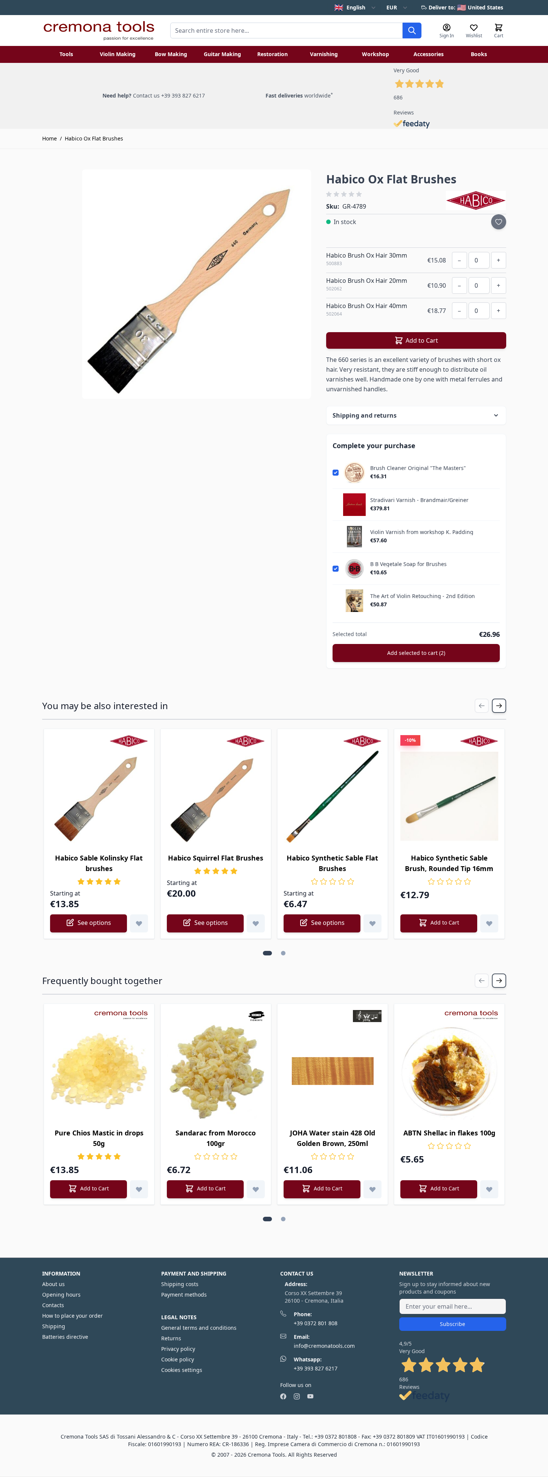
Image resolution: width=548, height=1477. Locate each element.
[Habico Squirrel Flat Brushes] (216, 796)
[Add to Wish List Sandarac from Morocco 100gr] (256, 1189)
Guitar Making (222, 54)
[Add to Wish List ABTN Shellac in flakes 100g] (489, 1189)
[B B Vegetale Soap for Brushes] (354, 568)
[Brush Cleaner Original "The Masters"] (354, 472)
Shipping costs (179, 1284)
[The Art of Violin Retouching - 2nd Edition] (354, 600)
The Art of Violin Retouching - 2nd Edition (422, 596)
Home (49, 138)
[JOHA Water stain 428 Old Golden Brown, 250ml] (333, 1071)
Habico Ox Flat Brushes (94, 138)
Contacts (53, 1305)
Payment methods (184, 1294)
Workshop (375, 54)
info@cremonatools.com (324, 1345)
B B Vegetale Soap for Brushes (408, 564)
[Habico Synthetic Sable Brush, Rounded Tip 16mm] (449, 796)
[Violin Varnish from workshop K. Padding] (354, 536)
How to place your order (72, 1315)
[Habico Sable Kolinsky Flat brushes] (99, 796)
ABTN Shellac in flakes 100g (449, 1132)
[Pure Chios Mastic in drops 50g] (99, 1071)
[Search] (412, 30)
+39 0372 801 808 (315, 1323)
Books (479, 54)
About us (53, 1284)
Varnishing (324, 54)
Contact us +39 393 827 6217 (169, 95)
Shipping (53, 1326)
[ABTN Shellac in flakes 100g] (449, 1071)
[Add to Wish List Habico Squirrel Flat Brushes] (256, 923)
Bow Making (171, 54)
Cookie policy (177, 1359)
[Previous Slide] (482, 706)
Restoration (272, 54)
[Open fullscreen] (196, 284)
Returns (171, 1338)
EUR (391, 7)
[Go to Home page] (98, 30)
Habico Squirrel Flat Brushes (215, 857)
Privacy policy (178, 1348)
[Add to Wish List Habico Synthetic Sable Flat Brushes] (372, 923)
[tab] (267, 953)
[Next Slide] (499, 706)
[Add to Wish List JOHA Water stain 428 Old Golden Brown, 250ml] (372, 1189)
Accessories (429, 54)
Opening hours (61, 1294)
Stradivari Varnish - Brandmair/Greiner (419, 500)
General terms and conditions (199, 1327)
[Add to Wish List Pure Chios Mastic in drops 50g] (139, 1189)
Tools (66, 54)
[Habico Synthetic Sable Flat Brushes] (333, 796)
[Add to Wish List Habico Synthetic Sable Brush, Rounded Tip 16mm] (489, 923)
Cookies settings (181, 1369)
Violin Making (118, 54)
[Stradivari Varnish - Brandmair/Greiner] (354, 504)
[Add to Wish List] (498, 221)
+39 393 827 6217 (315, 1368)
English (349, 7)
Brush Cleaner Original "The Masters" (418, 468)
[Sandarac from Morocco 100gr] (216, 1071)
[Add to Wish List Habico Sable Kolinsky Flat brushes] (139, 923)
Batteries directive (65, 1336)
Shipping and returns (365, 415)
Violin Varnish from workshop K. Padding (421, 532)
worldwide (299, 95)
